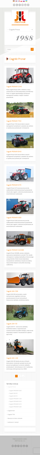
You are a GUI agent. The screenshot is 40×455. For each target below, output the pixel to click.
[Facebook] (20, 5)
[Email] (14, 5)
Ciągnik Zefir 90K (12, 291)
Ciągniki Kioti (11, 410)
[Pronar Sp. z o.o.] (20, 22)
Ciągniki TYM (11, 414)
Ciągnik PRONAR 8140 (13, 151)
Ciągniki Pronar (12, 387)
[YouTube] (25, 5)
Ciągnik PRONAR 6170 (13, 185)
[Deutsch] (14, 1)
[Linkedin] (22, 5)
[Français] (19, 1)
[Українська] (26, 1)
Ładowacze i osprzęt (13, 422)
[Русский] (24, 1)
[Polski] (21, 1)
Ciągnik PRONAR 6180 (13, 217)
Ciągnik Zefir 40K (12, 358)
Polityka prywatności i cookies (20, 438)
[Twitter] (17, 5)
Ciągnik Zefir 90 (11, 324)
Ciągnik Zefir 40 (13, 396)
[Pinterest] (28, 5)
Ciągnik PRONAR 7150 (13, 121)
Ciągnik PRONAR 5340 (14, 86)
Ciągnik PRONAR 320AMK (15, 250)
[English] (16, 1)
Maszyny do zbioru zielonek (15, 418)
